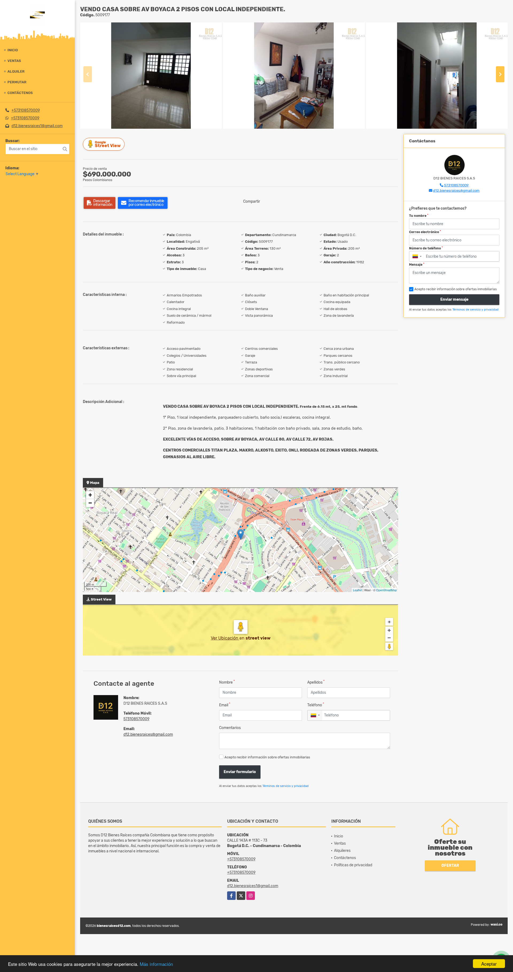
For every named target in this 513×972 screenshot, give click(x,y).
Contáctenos (20, 93)
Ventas (14, 61)
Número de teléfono (426, 248)
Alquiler (16, 71)
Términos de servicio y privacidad (285, 786)
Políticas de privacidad (353, 865)
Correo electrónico (425, 232)
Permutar (16, 82)
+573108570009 (25, 110)
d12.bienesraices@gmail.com (148, 734)
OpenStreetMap (386, 590)
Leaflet (357, 590)
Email (224, 704)
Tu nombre (418, 216)
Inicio (12, 50)
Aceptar (489, 963)
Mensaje (416, 264)
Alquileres (342, 850)
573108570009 (136, 719)
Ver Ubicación (225, 638)
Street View (108, 144)
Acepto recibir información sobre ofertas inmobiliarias (267, 757)
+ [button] (90, 495)
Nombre (227, 682)
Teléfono (315, 704)
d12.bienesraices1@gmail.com (37, 126)
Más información (156, 964)
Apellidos (316, 682)
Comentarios (230, 728)
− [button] (90, 503)
